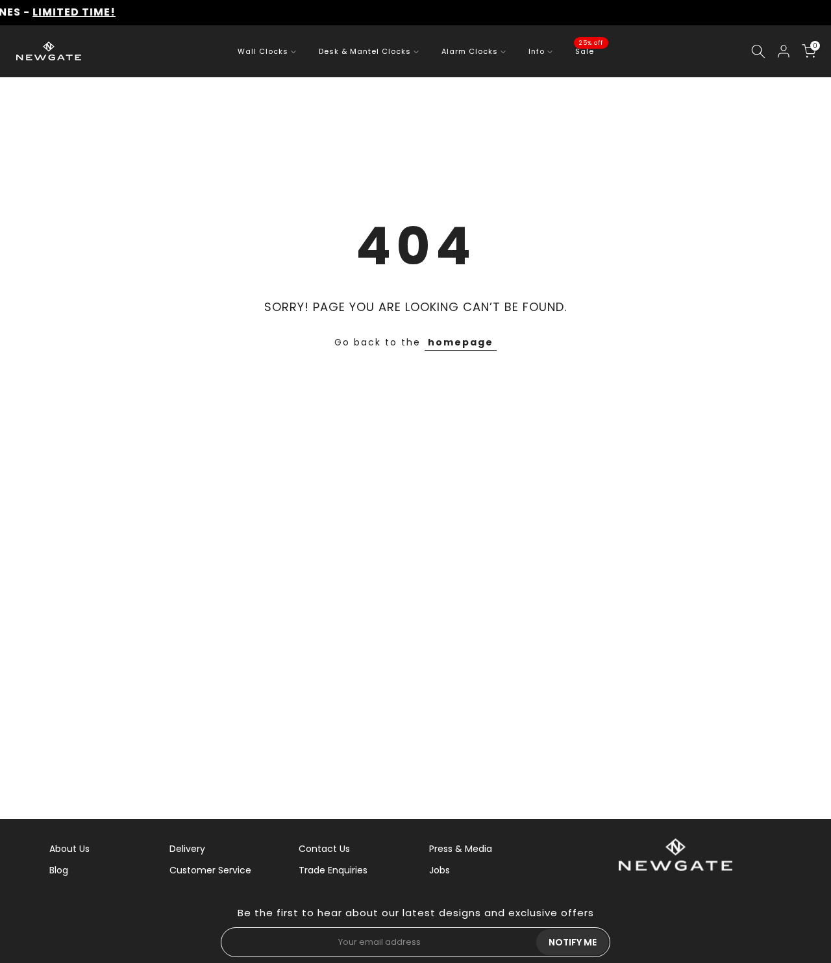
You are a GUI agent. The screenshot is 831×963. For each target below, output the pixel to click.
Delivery (187, 848)
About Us (69, 848)
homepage (460, 342)
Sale (589, 50)
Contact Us (324, 848)
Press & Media (460, 848)
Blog (58, 870)
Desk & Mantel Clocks (365, 51)
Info (536, 51)
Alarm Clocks (469, 51)
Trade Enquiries (333, 870)
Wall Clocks (263, 51)
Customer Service (210, 870)
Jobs (439, 870)
